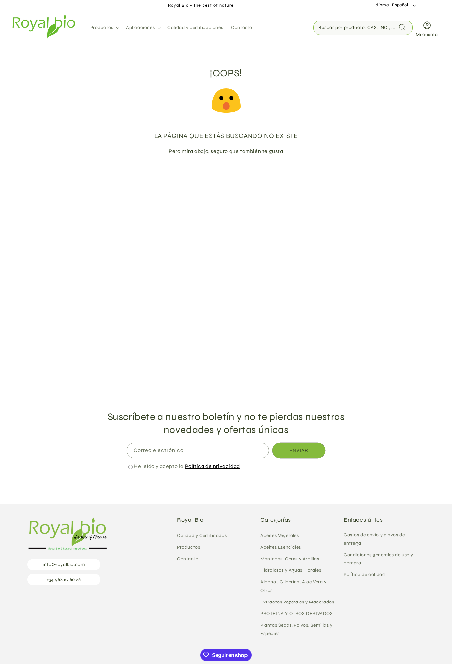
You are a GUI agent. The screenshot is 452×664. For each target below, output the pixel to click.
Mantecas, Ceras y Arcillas (289, 558)
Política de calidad (364, 574)
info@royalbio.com (64, 564)
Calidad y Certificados (202, 535)
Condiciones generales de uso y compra (378, 559)
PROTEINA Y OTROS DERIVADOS (296, 613)
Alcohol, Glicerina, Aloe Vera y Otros (293, 586)
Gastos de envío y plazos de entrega (374, 539)
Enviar (298, 451)
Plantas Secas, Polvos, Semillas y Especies (296, 629)
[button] (104, 28)
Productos (188, 547)
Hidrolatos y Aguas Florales (290, 570)
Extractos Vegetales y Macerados (297, 601)
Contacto (188, 558)
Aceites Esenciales (280, 547)
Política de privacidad (212, 466)
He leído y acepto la (187, 466)
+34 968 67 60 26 (64, 579)
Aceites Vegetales (279, 535)
